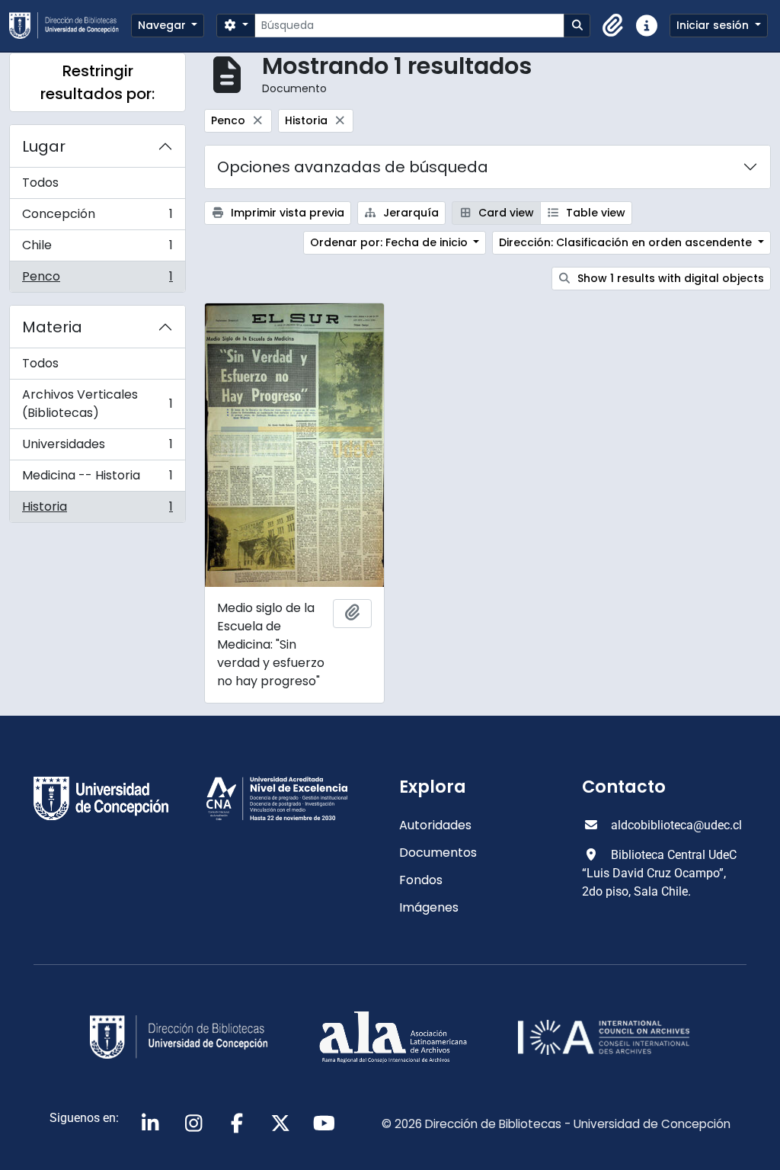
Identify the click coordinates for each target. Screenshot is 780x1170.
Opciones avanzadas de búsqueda (352, 167)
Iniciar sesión (714, 25)
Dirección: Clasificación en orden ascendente (627, 242)
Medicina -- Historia (97, 479)
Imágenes (429, 907)
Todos (40, 182)
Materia (52, 327)
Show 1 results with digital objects (669, 278)
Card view (504, 212)
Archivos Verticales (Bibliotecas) (97, 404)
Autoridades (435, 825)
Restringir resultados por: (97, 82)
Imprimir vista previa (286, 212)
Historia (97, 510)
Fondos (421, 880)
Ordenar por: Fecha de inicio (390, 242)
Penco (97, 280)
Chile (97, 248)
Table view (594, 212)
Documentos (438, 852)
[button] (613, 26)
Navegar (163, 25)
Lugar (44, 146)
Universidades (97, 447)
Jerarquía (409, 212)
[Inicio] (70, 25)
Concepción (97, 217)
